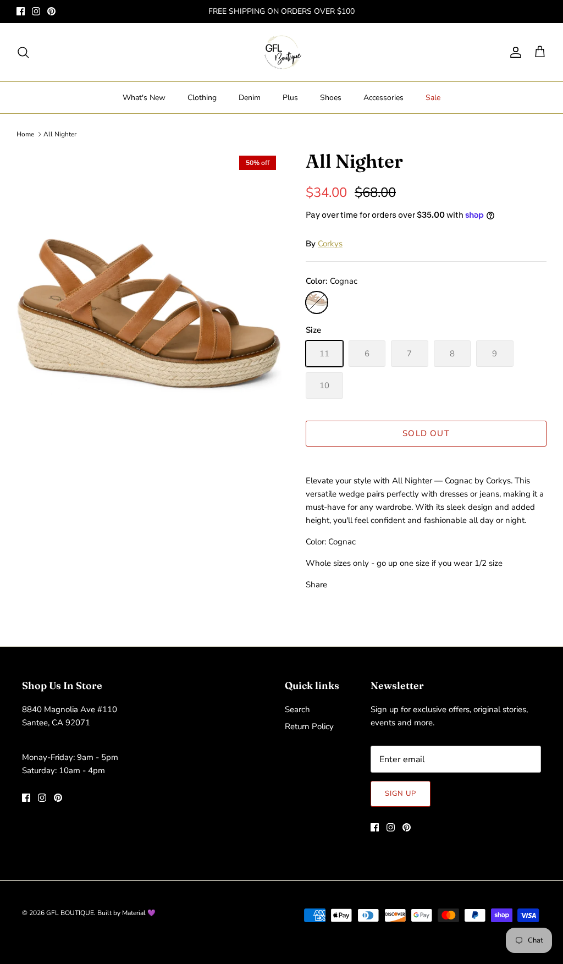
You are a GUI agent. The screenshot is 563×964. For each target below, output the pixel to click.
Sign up (400, 793)
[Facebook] (20, 11)
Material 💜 (139, 912)
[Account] (513, 52)
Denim (250, 97)
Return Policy (309, 726)
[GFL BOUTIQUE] (281, 52)
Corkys (330, 243)
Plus (290, 97)
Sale (433, 97)
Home (25, 134)
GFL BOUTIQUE (70, 912)
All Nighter (59, 134)
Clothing (202, 97)
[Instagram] (36, 11)
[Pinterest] (51, 11)
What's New (144, 97)
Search (297, 709)
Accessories (383, 97)
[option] (149, 349)
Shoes (330, 97)
